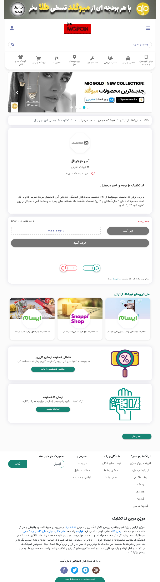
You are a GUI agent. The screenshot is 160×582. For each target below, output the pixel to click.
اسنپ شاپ (60, 531)
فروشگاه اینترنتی (129, 120)
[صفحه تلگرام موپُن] (85, 570)
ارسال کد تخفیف (53, 409)
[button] (88, 107)
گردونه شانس (140, 506)
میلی (50, 531)
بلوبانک (32, 531)
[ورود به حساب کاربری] (12, 28)
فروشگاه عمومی (106, 120)
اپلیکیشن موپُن (140, 470)
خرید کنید (80, 243)
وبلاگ (140, 484)
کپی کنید (128, 231)
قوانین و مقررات (82, 477)
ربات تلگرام (140, 477)
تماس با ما (111, 477)
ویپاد (23, 531)
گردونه (140, 499)
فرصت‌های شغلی (111, 463)
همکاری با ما (111, 470)
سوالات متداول (82, 470)
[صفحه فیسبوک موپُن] (64, 570)
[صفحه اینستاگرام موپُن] (96, 570)
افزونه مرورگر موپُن (140, 463)
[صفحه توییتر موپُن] (74, 570)
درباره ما (82, 463)
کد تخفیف (70, 527)
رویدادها (140, 492)
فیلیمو (79, 531)
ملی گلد (42, 531)
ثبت (17, 464)
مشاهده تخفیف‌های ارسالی (53, 369)
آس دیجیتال (85, 120)
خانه (146, 120)
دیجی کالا (117, 531)
